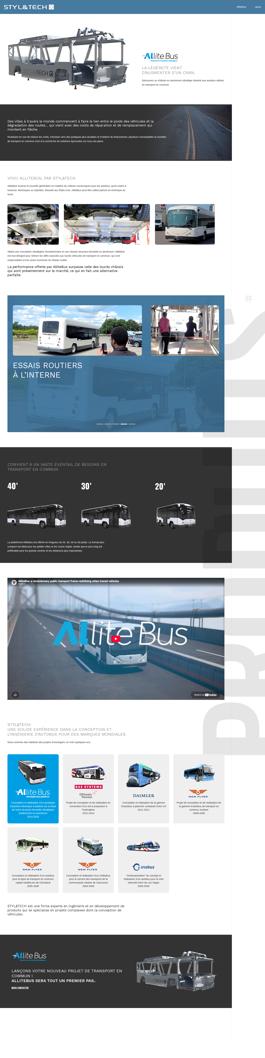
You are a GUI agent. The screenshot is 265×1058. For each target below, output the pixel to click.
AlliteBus (241, 7)
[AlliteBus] (29, 7)
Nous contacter (20, 988)
